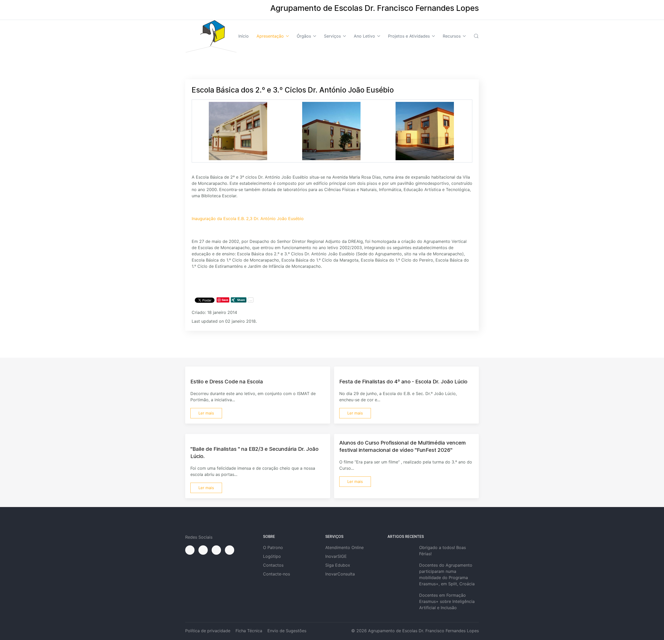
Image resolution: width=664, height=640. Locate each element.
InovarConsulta (340, 573)
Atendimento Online (344, 547)
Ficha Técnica (249, 630)
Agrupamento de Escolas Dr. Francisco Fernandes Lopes (423, 630)
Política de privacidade (207, 630)
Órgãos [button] (304, 36)
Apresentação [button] (270, 36)
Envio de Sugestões (286, 630)
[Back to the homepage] (211, 36)
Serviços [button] (332, 36)
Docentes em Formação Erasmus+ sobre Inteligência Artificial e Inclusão (447, 601)
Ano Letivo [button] (364, 36)
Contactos (273, 565)
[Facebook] (190, 550)
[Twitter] (216, 550)
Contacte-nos (276, 573)
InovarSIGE (336, 556)
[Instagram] (203, 550)
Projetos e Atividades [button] (409, 36)
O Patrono (273, 547)
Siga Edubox (337, 565)
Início (243, 36)
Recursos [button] (452, 36)
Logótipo (272, 556)
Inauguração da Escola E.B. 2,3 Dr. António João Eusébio (248, 218)
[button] (476, 36)
